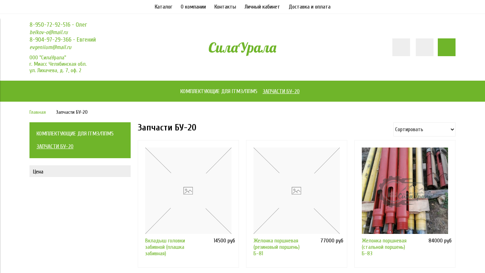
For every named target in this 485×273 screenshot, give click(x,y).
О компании (193, 7)
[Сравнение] (425, 47)
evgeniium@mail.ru (50, 47)
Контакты (225, 7)
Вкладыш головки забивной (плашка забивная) (165, 247)
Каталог (163, 7)
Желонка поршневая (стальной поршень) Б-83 (384, 247)
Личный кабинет (262, 7)
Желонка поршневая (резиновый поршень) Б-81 (277, 247)
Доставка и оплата (310, 7)
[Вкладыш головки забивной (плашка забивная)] (188, 191)
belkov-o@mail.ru (48, 32)
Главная (37, 112)
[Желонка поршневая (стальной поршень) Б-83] (405, 191)
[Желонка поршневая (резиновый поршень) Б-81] (297, 191)
